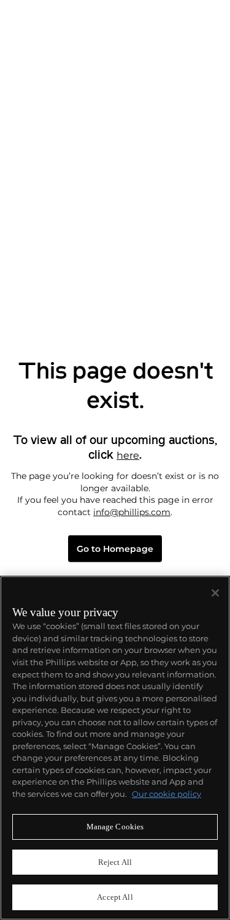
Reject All (115, 862)
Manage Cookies (115, 826)
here (128, 455)
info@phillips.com (132, 512)
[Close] (215, 592)
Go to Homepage (115, 549)
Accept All (114, 897)
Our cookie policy (166, 794)
